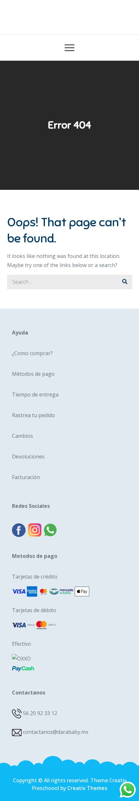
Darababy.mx (69, 15)
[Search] (125, 282)
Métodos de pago (33, 373)
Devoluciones (28, 456)
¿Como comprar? (32, 353)
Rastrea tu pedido (33, 415)
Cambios (22, 435)
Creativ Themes (87, 788)
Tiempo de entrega (35, 394)
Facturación (26, 477)
